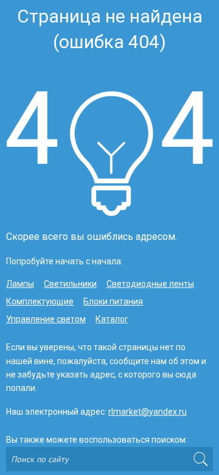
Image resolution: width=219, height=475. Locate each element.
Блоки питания (113, 301)
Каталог (112, 319)
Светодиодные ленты (150, 284)
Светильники (70, 284)
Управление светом (46, 319)
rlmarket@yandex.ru (147, 412)
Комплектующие (40, 301)
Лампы (20, 284)
